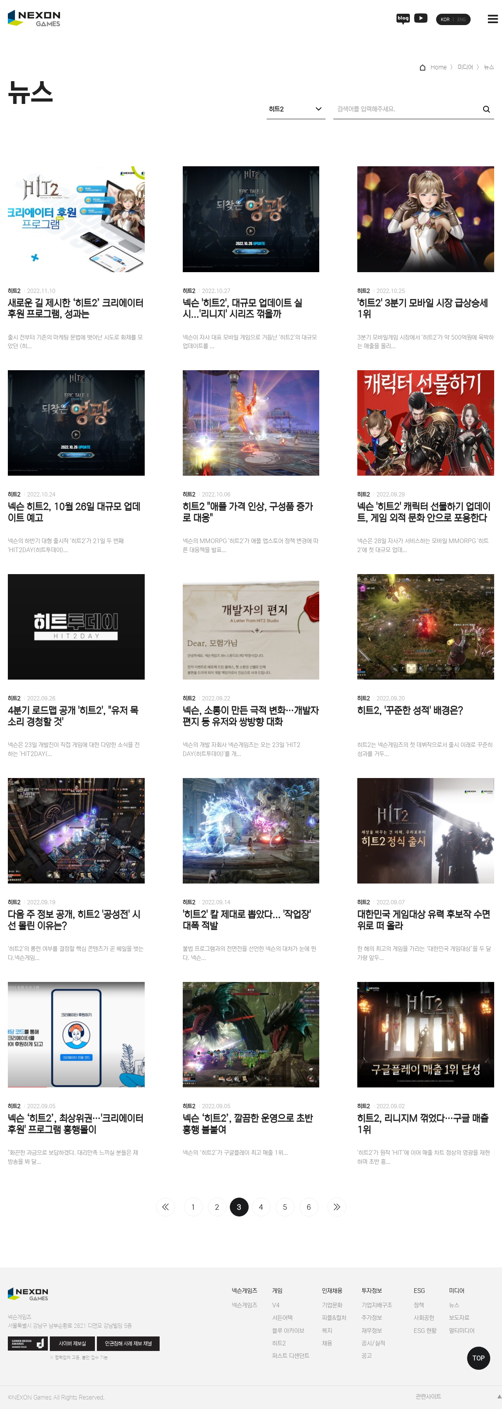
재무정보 (372, 1330)
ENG (461, 19)
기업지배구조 (377, 1305)
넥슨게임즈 (244, 1290)
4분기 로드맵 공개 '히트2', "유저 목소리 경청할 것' (73, 716)
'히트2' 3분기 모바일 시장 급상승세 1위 (422, 309)
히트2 (14, 291)
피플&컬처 (334, 1317)
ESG (419, 1290)
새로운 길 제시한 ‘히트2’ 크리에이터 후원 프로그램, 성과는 (76, 309)
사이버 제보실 (72, 1344)
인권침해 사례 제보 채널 (128, 1344)
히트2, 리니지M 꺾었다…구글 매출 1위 (423, 1124)
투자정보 (372, 1290)
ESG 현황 (425, 1330)
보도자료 (459, 1317)
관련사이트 (428, 1396)
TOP (479, 1358)
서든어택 (282, 1317)
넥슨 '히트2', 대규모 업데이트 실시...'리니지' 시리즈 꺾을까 (242, 309)
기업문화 (332, 1305)
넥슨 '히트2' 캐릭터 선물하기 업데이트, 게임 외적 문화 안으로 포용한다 (424, 513)
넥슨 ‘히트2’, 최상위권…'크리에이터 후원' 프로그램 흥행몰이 (76, 1124)
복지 (327, 1330)
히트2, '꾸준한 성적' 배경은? (410, 710)
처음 (165, 1207)
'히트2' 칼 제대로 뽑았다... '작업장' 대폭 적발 (247, 920)
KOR (445, 19)
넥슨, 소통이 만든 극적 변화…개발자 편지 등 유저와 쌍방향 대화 (251, 716)
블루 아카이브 (288, 1330)
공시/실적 (373, 1343)
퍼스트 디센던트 (290, 1356)
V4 (276, 1305)
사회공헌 (424, 1317)
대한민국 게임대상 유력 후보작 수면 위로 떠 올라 (423, 920)
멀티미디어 (462, 1330)
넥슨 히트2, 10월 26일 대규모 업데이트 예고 (74, 513)
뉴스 (454, 1305)
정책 (419, 1305)
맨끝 (336, 1207)
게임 (277, 1290)
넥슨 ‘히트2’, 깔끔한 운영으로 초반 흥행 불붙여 (248, 1124)
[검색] (486, 109)
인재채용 (332, 1290)
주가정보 (372, 1317)
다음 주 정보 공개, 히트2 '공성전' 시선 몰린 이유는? (74, 920)
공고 (367, 1356)
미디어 (456, 1290)
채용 (327, 1343)
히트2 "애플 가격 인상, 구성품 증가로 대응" (248, 513)
